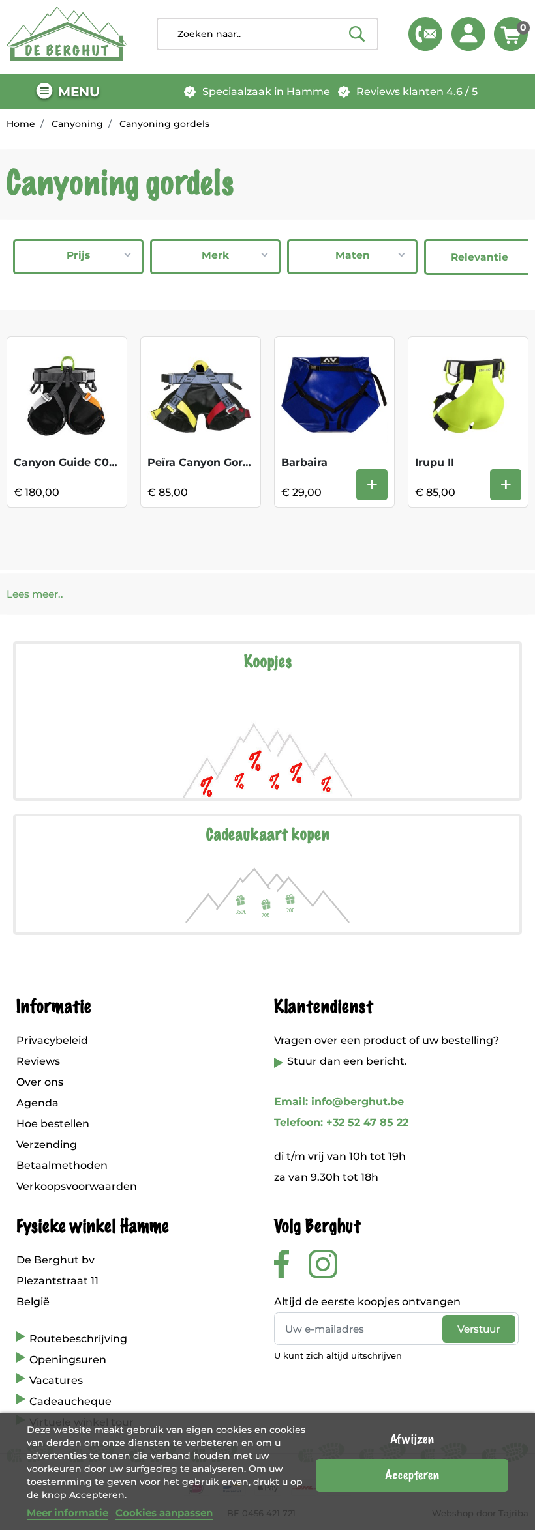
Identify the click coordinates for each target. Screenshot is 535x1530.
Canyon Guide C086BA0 (79, 462)
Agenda (37, 1103)
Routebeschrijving (78, 1339)
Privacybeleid (52, 1040)
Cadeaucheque (70, 1401)
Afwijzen (412, 1439)
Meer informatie (67, 1513)
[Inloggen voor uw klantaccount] (468, 34)
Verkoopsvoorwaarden (76, 1186)
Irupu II (434, 462)
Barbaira (304, 462)
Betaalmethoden (62, 1165)
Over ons (39, 1082)
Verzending (46, 1144)
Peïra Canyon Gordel (203, 462)
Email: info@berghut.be (339, 1101)
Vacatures (56, 1380)
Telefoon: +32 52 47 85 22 (341, 1122)
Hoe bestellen (52, 1124)
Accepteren (412, 1475)
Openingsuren (67, 1359)
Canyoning (77, 124)
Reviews (38, 1061)
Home (21, 124)
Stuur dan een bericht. (347, 1061)
